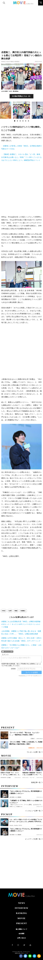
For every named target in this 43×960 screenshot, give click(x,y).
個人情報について (21, 929)
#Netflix (11, 825)
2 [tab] (17, 120)
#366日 (3, 61)
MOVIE (21, 918)
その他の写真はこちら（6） (21, 96)
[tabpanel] (21, 110)
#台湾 (8, 61)
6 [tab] (28, 120)
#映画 (12, 61)
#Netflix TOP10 (18, 825)
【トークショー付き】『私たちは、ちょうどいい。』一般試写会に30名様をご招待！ (24, 734)
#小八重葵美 (18, 834)
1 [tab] (14, 120)
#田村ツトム (12, 806)
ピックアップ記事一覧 (33, 839)
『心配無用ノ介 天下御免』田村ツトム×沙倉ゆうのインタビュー (25, 801)
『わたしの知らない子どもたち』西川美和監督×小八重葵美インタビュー (25, 830)
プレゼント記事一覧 (34, 752)
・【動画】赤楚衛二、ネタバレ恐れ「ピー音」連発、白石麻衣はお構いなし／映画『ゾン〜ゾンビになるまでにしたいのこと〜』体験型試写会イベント (21, 157)
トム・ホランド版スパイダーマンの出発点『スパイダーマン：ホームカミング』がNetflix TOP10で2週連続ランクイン (25, 821)
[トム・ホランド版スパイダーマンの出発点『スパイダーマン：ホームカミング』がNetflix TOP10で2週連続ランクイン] (4, 822)
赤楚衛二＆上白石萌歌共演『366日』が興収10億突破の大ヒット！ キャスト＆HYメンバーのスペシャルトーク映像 (20, 624)
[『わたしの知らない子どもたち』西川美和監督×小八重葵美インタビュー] (4, 831)
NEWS (21, 903)
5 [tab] (25, 120)
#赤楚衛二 (17, 61)
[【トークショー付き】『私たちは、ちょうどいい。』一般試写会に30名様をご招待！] (4, 735)
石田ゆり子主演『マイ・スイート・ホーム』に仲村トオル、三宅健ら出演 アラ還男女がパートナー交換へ (10, 774)
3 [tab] (20, 120)
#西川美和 (11, 834)
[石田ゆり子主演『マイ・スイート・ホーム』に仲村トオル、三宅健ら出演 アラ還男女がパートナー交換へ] (11, 765)
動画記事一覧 (36, 782)
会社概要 (21, 933)
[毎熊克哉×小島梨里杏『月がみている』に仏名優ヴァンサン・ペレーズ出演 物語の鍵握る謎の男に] (32, 765)
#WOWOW (3, 777)
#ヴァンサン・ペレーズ (28, 777)
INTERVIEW (21, 908)
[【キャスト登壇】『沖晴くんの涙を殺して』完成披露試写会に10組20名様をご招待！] (4, 744)
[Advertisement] (21, 26)
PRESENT (21, 923)
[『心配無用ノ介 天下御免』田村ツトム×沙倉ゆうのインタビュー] (4, 803)
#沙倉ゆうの (19, 806)
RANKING (21, 913)
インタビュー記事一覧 (33, 811)
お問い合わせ (21, 938)
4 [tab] (22, 120)
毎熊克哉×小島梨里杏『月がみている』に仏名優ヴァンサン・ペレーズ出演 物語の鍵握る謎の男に (32, 774)
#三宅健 (8, 777)
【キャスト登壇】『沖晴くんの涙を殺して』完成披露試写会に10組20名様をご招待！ (25, 743)
